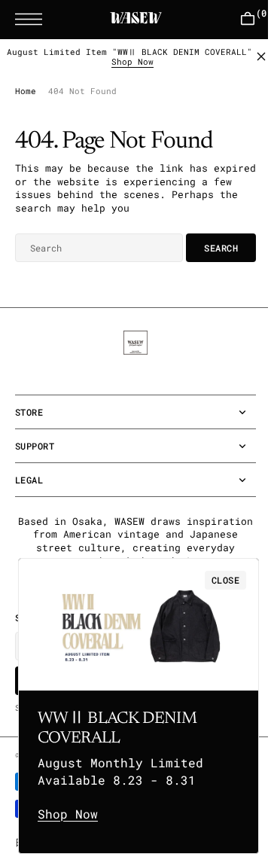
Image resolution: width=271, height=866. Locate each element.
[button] (32, 19)
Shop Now (127, 73)
